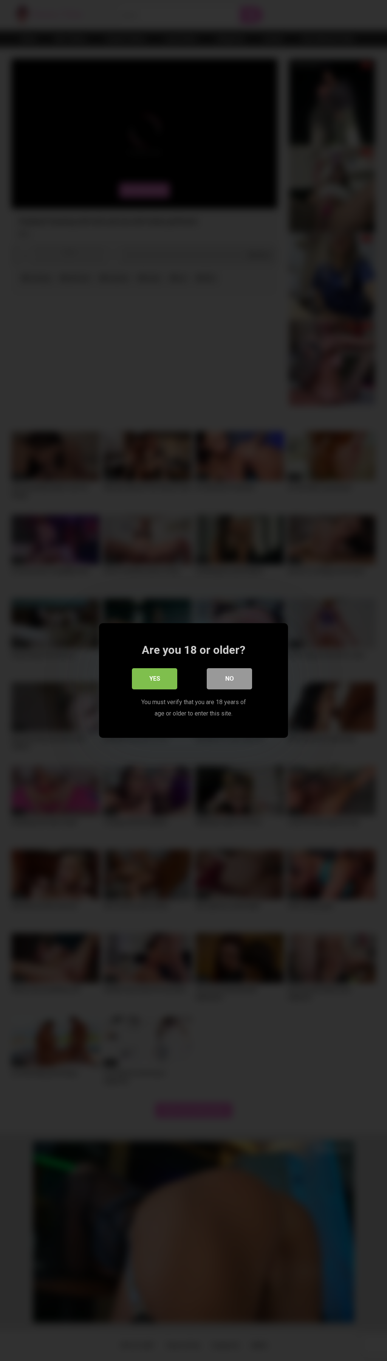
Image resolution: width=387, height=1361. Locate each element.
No (229, 678)
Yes (154, 678)
